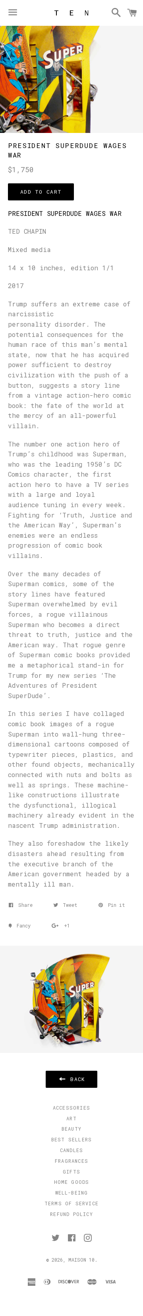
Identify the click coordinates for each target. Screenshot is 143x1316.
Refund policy (71, 1214)
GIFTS (71, 1171)
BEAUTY (71, 1129)
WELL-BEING (71, 1192)
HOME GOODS (71, 1182)
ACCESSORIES (71, 1107)
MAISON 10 (81, 1259)
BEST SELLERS (71, 1139)
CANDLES (71, 1150)
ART (71, 1118)
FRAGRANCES (71, 1161)
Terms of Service (71, 1203)
